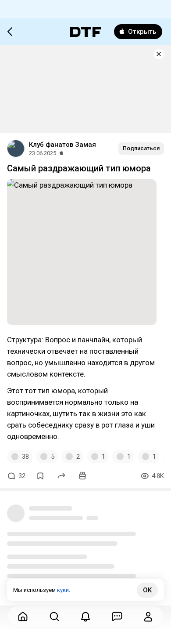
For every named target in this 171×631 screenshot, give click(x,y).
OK (147, 590)
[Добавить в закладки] (40, 476)
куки (63, 590)
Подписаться (141, 148)
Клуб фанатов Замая (62, 145)
